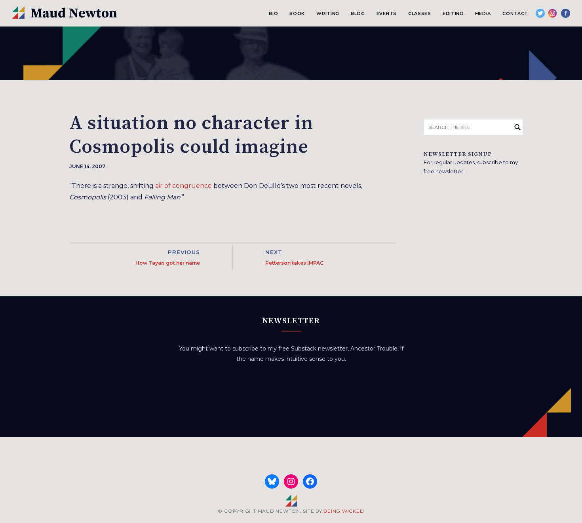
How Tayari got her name (167, 263)
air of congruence (183, 185)
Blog (358, 13)
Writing (327, 13)
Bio (273, 13)
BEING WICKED (343, 511)
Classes (419, 13)
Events (387, 13)
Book (297, 13)
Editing (453, 13)
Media (483, 13)
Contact (515, 13)
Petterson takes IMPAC (294, 263)
